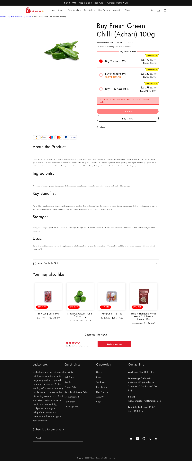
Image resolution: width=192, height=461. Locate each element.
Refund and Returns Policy (76, 391)
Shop (98, 377)
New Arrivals (102, 391)
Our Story (69, 382)
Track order (70, 401)
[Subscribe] (80, 438)
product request (72, 396)
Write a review (114, 344)
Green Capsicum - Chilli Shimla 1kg (80, 315)
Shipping (110, 46)
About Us (69, 372)
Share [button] (102, 126)
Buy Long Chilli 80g (48, 314)
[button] (62, 10)
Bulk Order (69, 377)
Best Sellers (101, 387)
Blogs (98, 401)
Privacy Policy (71, 387)
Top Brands (101, 382)
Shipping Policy (72, 406)
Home (2, 16)
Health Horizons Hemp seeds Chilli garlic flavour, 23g (143, 316)
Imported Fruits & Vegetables (19, 16)
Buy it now (127, 118)
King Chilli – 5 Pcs (112, 314)
